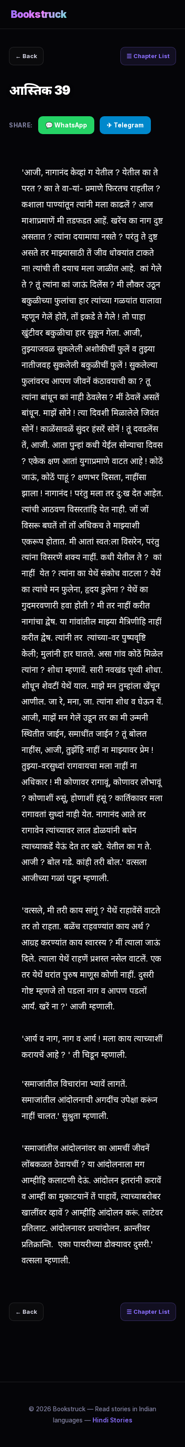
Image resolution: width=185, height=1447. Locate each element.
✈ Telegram (125, 125)
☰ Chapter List (148, 56)
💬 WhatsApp (66, 125)
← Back (26, 56)
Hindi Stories (112, 1420)
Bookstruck (38, 14)
